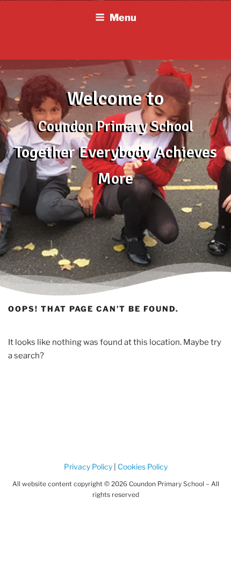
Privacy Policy (88, 466)
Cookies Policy (142, 466)
